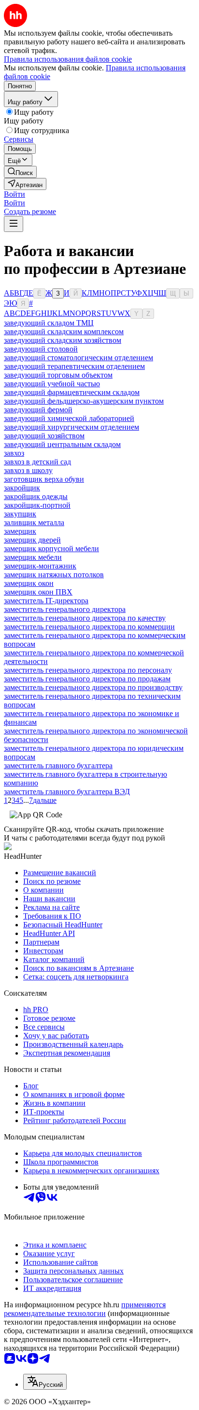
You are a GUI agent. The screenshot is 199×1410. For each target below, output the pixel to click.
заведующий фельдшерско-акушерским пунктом (84, 401)
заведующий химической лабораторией (69, 418)
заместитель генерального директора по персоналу (88, 670)
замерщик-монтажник (40, 566)
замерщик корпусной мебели (51, 548)
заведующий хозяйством (44, 436)
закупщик (20, 514)
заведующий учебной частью (52, 384)
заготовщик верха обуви (44, 479)
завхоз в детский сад (37, 462)
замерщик (20, 531)
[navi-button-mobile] (13, 224)
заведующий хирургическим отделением (71, 427)
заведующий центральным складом (62, 444)
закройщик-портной (37, 505)
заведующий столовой (41, 349)
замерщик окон (29, 583)
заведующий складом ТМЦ (49, 323)
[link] (20, 172)
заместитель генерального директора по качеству (85, 618)
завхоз (14, 453)
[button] (14, 194)
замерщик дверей (32, 540)
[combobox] (45, 1382)
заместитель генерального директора (65, 609)
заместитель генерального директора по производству (93, 687)
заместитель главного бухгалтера (58, 765)
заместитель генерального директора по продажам (87, 679)
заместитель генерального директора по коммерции (89, 627)
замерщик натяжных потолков (54, 574)
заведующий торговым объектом (58, 375)
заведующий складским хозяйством (62, 340)
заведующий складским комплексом (64, 331)
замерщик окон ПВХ (38, 592)
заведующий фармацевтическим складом (72, 392)
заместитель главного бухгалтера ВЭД (67, 791)
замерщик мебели (33, 557)
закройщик (22, 488)
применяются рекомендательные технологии (85, 1309)
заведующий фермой (38, 410)
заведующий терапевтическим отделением (74, 366)
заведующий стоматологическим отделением (78, 357)
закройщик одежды (36, 496)
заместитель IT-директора (46, 601)
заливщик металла (34, 522)
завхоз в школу (28, 470)
